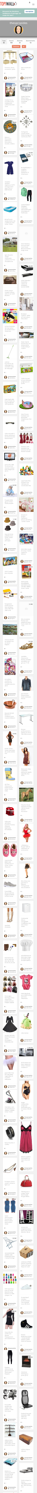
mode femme (30, 1350)
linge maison (30, 970)
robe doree (12, 763)
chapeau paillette (14, 550)
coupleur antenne (31, 183)
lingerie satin (30, 1169)
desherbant (29, 597)
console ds (12, 972)
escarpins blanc (14, 1194)
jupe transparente (31, 897)
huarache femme (31, 635)
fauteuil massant (31, 1428)
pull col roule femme (15, 1304)
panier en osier (30, 1276)
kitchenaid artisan (15, 839)
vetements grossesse (15, 1383)
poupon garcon (14, 513)
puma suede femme (15, 904)
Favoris (11, 42)
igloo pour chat (14, 1012)
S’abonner (16, 46)
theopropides (12, 77)
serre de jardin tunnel (15, 271)
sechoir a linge (13, 1267)
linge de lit (29, 1077)
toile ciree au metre (15, 654)
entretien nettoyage (15, 378)
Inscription (29, 11)
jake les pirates (13, 412)
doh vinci (28, 562)
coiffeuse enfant (14, 199)
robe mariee (29, 1041)
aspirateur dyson (14, 1121)
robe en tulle (13, 1087)
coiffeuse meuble (31, 1241)
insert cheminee (31, 295)
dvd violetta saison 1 (15, 116)
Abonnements (30, 42)
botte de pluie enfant (15, 800)
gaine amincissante (15, 1233)
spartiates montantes (15, 936)
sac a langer (29, 1206)
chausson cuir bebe (15, 876)
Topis (4, 42)
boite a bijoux (13, 1454)
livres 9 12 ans (13, 582)
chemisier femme (31, 708)
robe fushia (29, 1008)
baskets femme (30, 1313)
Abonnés (20, 42)
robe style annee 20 (15, 1051)
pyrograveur (13, 618)
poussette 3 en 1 (14, 1420)
